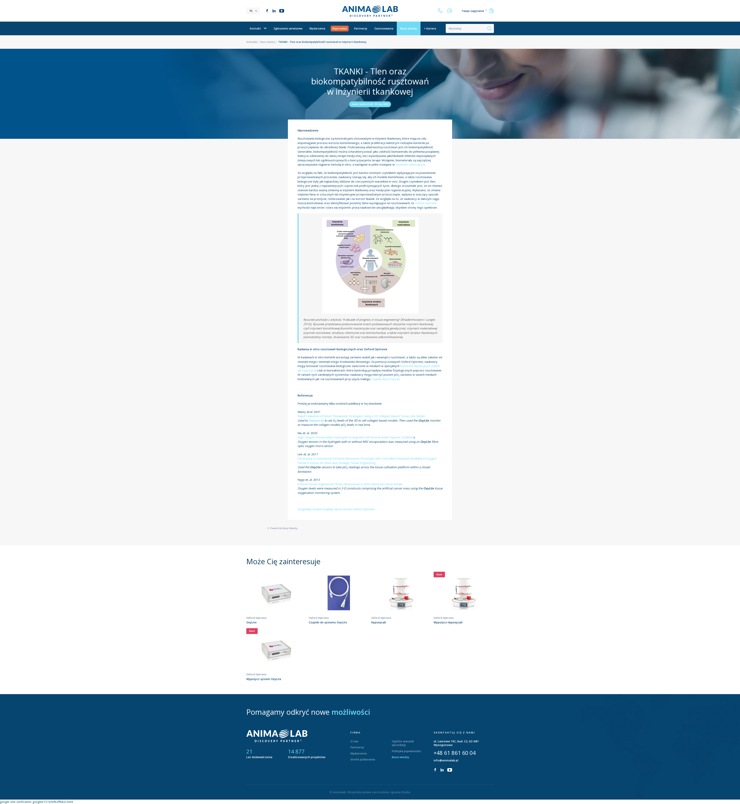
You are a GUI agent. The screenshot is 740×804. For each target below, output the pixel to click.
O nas (354, 741)
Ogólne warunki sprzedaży (403, 743)
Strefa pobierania (362, 759)
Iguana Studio (400, 792)
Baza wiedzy (408, 28)
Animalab (251, 42)
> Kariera (430, 28)
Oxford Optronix (426, 203)
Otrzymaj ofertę (276, 600)
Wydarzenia (317, 28)
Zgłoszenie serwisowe (287, 28)
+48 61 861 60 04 (455, 752)
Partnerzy (360, 28)
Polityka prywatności (406, 751)
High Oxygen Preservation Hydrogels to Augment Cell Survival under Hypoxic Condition (356, 437)
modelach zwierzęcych (410, 164)
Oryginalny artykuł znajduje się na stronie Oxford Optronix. (336, 509)
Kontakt (255, 28)
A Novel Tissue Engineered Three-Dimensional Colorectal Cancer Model (350, 484)
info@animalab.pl (446, 760)
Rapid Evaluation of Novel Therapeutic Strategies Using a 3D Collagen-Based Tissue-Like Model (361, 416)
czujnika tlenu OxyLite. (385, 379)
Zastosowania (383, 28)
